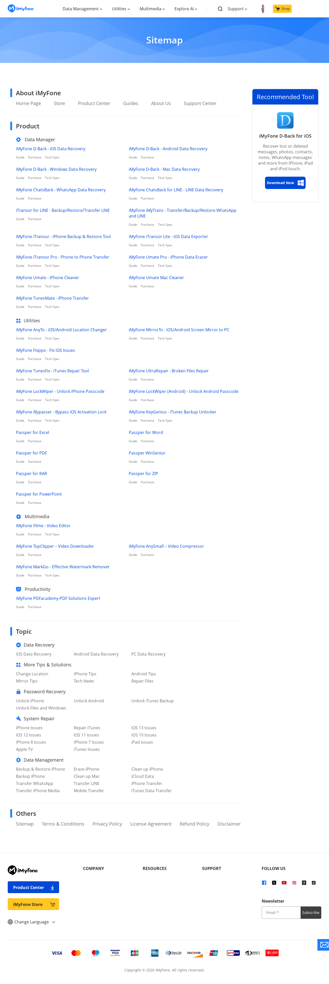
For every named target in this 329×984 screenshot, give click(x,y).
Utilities (119, 9)
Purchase (34, 157)
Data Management (81, 9)
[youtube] (284, 882)
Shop (285, 8)
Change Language (32, 922)
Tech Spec (52, 157)
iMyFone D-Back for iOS (285, 136)
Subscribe (310, 912)
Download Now (280, 182)
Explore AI (184, 9)
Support (236, 9)
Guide (20, 157)
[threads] (304, 882)
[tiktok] (313, 882)
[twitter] (274, 882)
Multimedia (150, 9)
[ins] (294, 882)
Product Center (28, 887)
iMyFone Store (27, 904)
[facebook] (264, 882)
